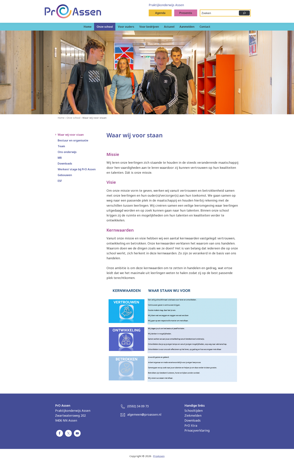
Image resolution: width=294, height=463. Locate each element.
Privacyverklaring (197, 430)
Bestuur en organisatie (73, 140)
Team (61, 146)
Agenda (160, 13)
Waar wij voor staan (71, 135)
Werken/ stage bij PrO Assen (77, 169)
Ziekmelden (192, 415)
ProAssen (159, 456)
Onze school (73, 117)
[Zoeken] (244, 13)
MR (60, 158)
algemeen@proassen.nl (144, 414)
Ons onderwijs (67, 152)
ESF (60, 181)
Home (61, 117)
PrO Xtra (190, 425)
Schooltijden (193, 410)
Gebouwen (65, 175)
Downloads (65, 163)
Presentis (185, 13)
